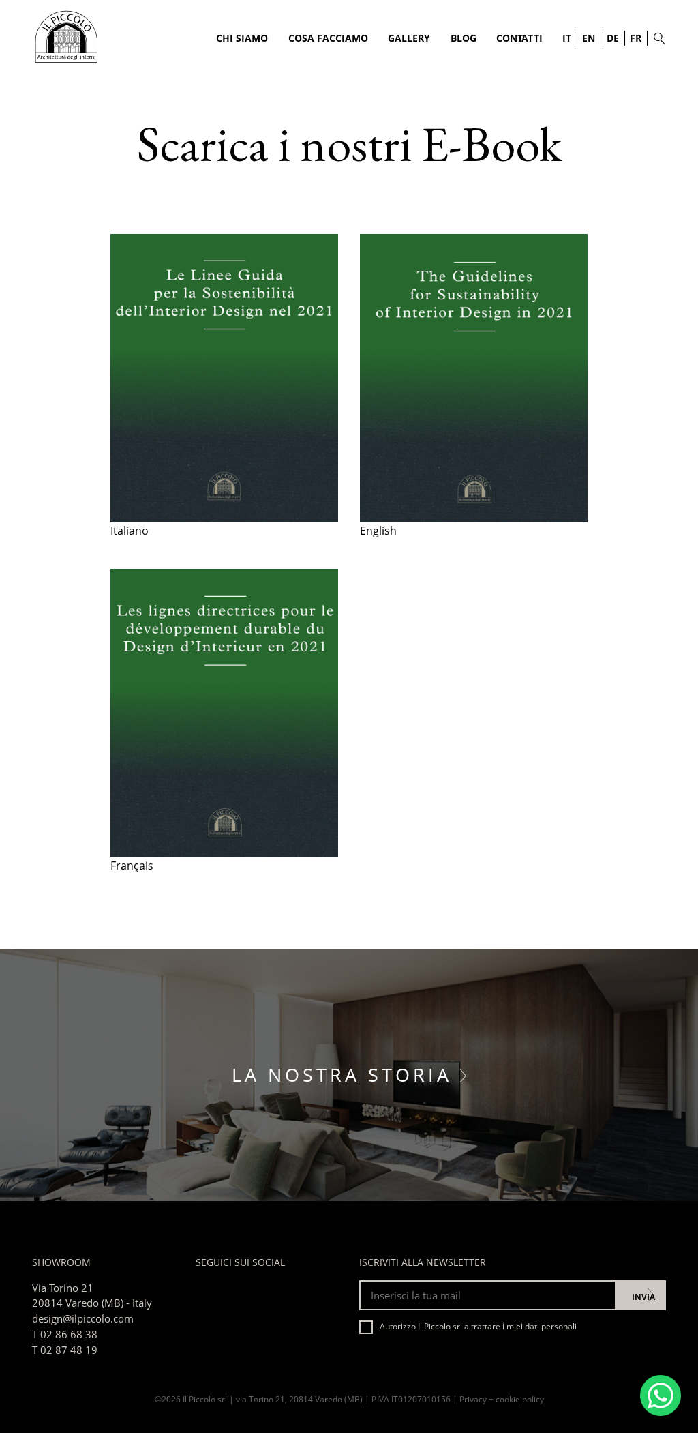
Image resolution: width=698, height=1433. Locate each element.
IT (566, 37)
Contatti (519, 37)
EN (588, 37)
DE (613, 37)
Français (131, 865)
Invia (643, 1297)
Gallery (409, 37)
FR (635, 37)
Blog (463, 37)
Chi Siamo (242, 37)
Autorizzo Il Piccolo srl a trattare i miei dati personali (478, 1326)
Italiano (129, 530)
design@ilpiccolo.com (83, 1318)
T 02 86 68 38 (64, 1334)
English (378, 530)
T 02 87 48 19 (64, 1350)
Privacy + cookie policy (501, 1399)
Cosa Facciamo (328, 37)
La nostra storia (346, 1074)
